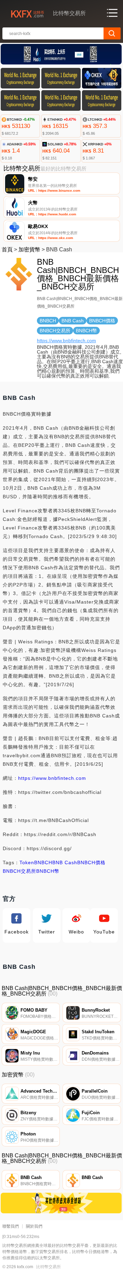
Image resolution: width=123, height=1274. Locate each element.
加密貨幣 (29, 249)
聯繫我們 (10, 1226)
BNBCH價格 (91, 862)
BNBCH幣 (47, 871)
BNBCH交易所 (19, 871)
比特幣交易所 (48, 1266)
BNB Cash (64, 862)
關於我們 (34, 1226)
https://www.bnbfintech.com (66, 340)
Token (26, 862)
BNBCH (43, 862)
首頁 (7, 249)
